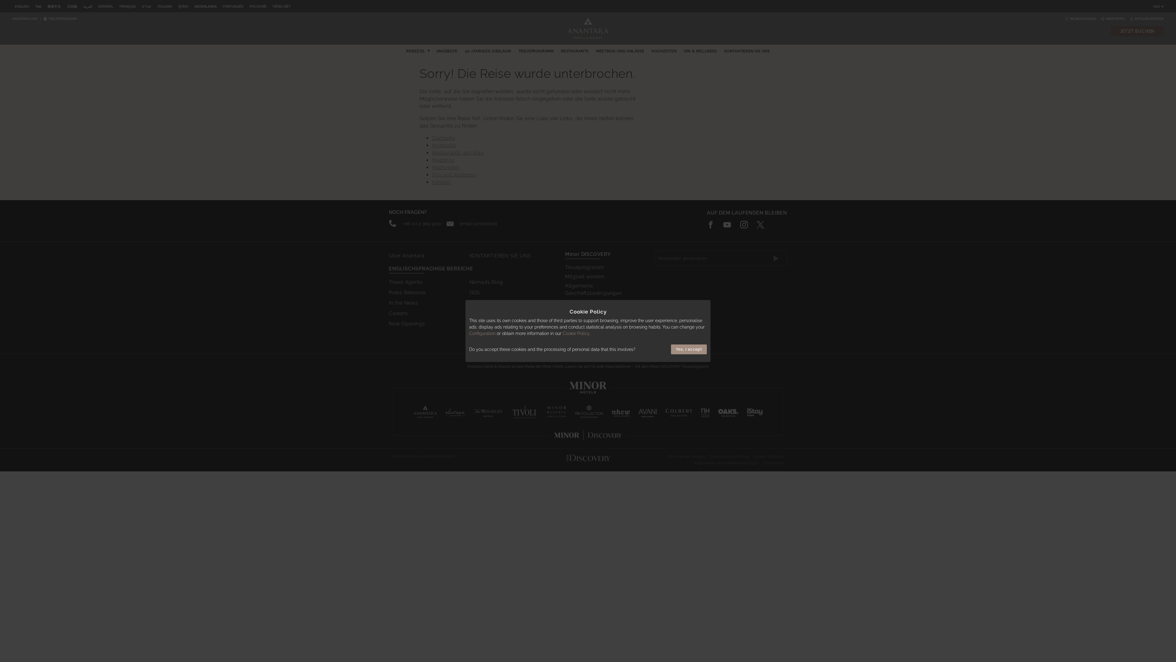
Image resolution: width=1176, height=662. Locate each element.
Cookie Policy (576, 333)
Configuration (482, 333)
